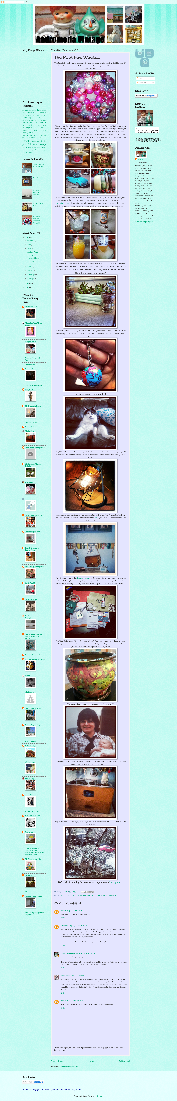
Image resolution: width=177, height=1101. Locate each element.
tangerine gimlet (63, 203)
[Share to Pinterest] (92, 892)
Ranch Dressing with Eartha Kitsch (33, 549)
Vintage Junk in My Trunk (33, 359)
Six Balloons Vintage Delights (33, 465)
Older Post (124, 1060)
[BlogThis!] (85, 892)
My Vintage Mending (33, 859)
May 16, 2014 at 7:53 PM (74, 1000)
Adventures (26, 110)
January (30, 278)
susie (62, 1000)
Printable (43, 138)
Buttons (24, 115)
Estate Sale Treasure (36, 122)
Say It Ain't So (30, 583)
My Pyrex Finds (31, 875)
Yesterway (29, 832)
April (29, 266)
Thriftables (29, 692)
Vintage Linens (34, 150)
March (30, 270)
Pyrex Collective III (32, 654)
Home (91, 1060)
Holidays (79, 895)
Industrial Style (88, 895)
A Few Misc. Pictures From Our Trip (38, 192)
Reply (63, 917)
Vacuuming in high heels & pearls (34, 913)
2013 (27, 283)
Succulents (112, 895)
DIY (23, 122)
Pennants (37, 138)
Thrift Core (29, 431)
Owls (28, 138)
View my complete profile (144, 221)
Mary (63, 975)
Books (44, 110)
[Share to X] (87, 892)
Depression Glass (40, 120)
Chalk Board (36, 115)
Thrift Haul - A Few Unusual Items (34, 257)
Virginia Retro (30, 341)
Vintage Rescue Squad (33, 385)
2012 (27, 287)
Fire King (26, 125)
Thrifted (33, 144)
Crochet (31, 120)
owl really (29, 675)
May (29, 248)
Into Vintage (30, 778)
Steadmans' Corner (32, 892)
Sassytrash (29, 389)
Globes (72, 895)
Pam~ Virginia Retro (69, 953)
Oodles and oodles (32, 741)
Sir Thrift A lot (31, 599)
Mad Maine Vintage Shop (35, 447)
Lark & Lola (30, 427)
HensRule (29, 482)
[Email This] (82, 892)
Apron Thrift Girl (32, 811)
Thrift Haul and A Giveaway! (38, 165)
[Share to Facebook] (89, 892)
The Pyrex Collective (33, 708)
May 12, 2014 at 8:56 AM (76, 910)
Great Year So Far (38, 204)
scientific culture (31, 499)
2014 (27, 237)
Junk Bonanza (41, 133)
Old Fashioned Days (32, 815)
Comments (142, 82)
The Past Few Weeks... (35, 261)
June (29, 244)
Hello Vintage (30, 745)
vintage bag (36, 147)
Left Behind (27, 135)
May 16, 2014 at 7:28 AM (75, 975)
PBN (32, 138)
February (30, 274)
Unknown (64, 925)
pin (96, 517)
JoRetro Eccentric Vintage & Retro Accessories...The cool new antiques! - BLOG (35, 851)
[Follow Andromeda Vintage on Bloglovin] (146, 97)
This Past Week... (33, 252)
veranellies (29, 794)
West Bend (29, 152)
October (30, 240)
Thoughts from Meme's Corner (34, 324)
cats (68, 895)
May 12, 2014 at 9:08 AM (78, 925)
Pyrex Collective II (32, 368)
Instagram (114, 882)
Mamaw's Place (31, 306)
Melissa (63, 910)
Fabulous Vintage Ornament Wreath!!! (36, 219)
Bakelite (63, 895)
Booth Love (27, 112)
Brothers (43, 113)
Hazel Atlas (42, 125)
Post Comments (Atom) (69, 1066)
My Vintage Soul (31, 422)
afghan (32, 110)
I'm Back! (36, 177)
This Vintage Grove (32, 531)
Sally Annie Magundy (33, 515)
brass (38, 113)
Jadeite (34, 133)
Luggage (36, 135)
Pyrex (25, 140)
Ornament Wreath (101, 895)
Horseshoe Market (83, 578)
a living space (30, 762)
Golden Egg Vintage (33, 725)
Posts (140, 78)
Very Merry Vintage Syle (34, 566)
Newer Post (56, 1060)
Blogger (99, 1096)
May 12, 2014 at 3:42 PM (86, 953)
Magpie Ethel (30, 364)
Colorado (37, 118)
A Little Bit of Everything (35, 659)
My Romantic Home (33, 406)
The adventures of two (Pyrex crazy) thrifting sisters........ (34, 636)
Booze (35, 113)
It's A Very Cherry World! (32, 616)
